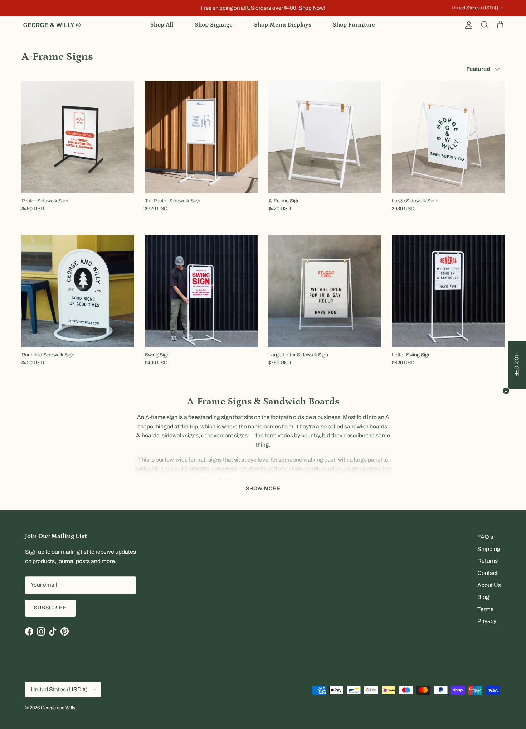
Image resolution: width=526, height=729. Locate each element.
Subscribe (50, 607)
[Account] (467, 25)
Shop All (161, 24)
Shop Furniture (354, 24)
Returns (487, 561)
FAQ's (485, 537)
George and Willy (58, 707)
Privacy (486, 621)
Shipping (488, 549)
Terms (485, 609)
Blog (483, 597)
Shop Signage (214, 24)
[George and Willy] (51, 25)
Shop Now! (312, 8)
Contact (487, 573)
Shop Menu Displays (282, 24)
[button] (517, 365)
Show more (263, 488)
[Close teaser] (506, 390)
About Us (489, 585)
